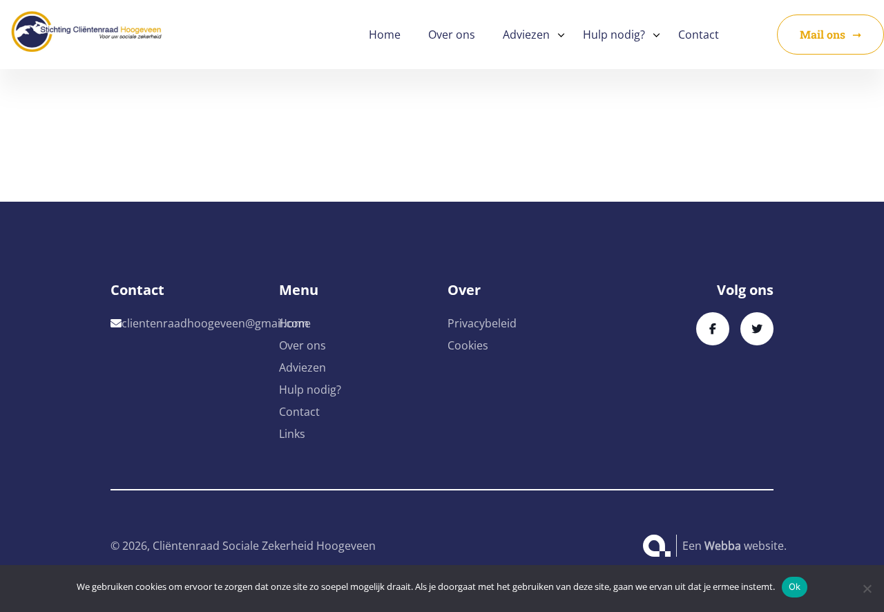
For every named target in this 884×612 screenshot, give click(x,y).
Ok (795, 586)
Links (292, 433)
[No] (867, 588)
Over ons (451, 34)
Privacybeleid (482, 323)
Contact (698, 34)
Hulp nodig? (614, 34)
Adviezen (526, 34)
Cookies (468, 345)
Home (385, 34)
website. (745, 545)
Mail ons (822, 34)
